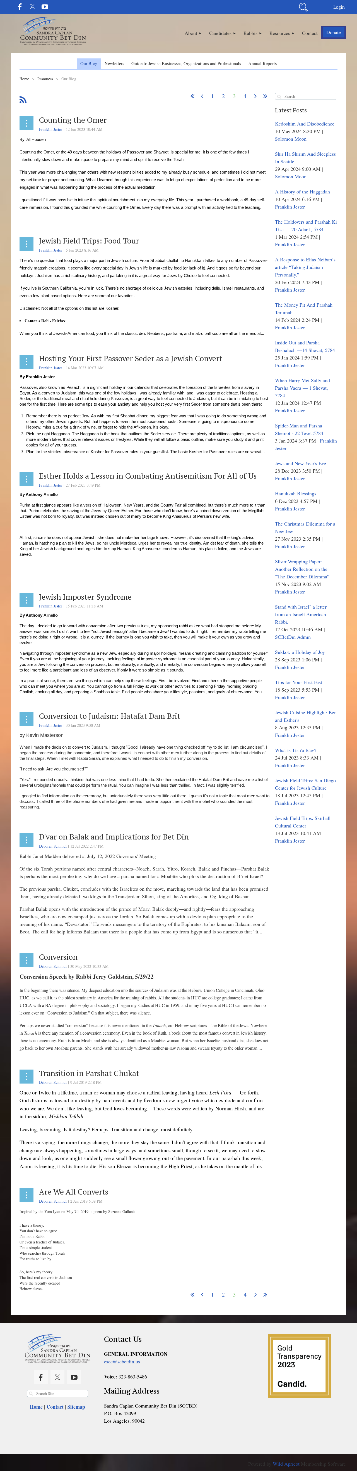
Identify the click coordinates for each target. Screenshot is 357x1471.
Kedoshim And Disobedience (304, 123)
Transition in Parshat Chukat (89, 1073)
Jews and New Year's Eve (300, 463)
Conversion (58, 957)
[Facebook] (20, 7)
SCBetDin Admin (293, 636)
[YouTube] (45, 7)
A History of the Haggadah (302, 191)
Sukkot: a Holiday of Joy (300, 652)
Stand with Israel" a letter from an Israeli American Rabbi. (301, 614)
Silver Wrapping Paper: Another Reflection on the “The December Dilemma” (302, 569)
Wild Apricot (286, 1463)
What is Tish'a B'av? (295, 750)
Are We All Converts (73, 1191)
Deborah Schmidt (53, 846)
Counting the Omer (73, 120)
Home (24, 78)
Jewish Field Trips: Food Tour (89, 240)
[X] (32, 7)
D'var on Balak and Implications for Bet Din (114, 836)
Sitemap (76, 1406)
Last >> (265, 96)
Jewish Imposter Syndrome (85, 597)
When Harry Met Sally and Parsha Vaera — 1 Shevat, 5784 (302, 388)
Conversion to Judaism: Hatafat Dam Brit (109, 716)
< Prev (202, 96)
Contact (55, 1406)
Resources (45, 78)
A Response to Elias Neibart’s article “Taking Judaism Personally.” (305, 267)
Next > (255, 96)
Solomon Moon (291, 138)
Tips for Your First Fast (298, 682)
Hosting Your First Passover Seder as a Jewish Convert (130, 358)
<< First (192, 96)
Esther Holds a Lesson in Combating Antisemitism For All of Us (148, 475)
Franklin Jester (50, 129)
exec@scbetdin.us (122, 1361)
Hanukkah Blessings (295, 493)
